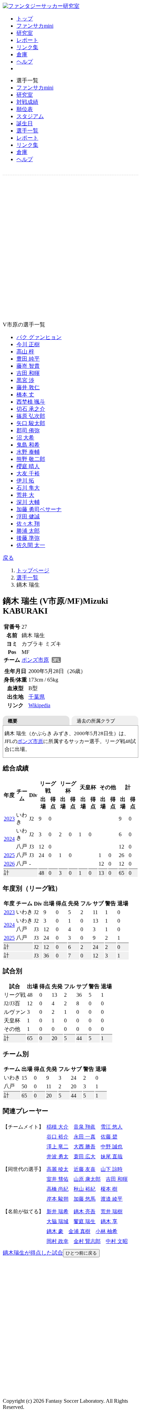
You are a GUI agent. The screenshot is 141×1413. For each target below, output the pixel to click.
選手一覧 (27, 131)
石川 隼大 (28, 488)
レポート (27, 40)
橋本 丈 (25, 394)
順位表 (24, 109)
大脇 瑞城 (57, 1221)
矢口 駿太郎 (30, 423)
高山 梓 (25, 351)
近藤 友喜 (84, 1169)
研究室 (24, 33)
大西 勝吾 (84, 1146)
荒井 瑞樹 (112, 1211)
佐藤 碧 (109, 1136)
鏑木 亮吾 (84, 1211)
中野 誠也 (112, 1146)
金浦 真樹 (79, 1231)
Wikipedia (39, 705)
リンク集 (27, 47)
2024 (9, 839)
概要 (12, 721)
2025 (9, 855)
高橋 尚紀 (57, 1189)
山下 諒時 (112, 1169)
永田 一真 (84, 1136)
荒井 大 (25, 495)
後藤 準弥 (28, 538)
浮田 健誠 (28, 516)
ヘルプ (24, 62)
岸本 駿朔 (57, 1199)
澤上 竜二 (57, 1146)
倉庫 (21, 54)
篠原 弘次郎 (30, 416)
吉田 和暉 (28, 373)
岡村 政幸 (57, 1241)
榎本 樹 (109, 1189)
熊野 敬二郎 (30, 459)
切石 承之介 (30, 409)
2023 (9, 819)
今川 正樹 (28, 344)
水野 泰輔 (28, 452)
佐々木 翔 (28, 524)
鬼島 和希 (28, 445)
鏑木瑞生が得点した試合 (33, 1253)
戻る (8, 558)
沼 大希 (25, 437)
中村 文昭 (117, 1241)
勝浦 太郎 (28, 531)
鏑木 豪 (55, 1231)
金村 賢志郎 (87, 1241)
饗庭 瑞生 (84, 1221)
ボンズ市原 (35, 660)
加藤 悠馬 (84, 1199)
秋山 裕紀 (84, 1189)
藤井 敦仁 (28, 387)
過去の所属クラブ (96, 721)
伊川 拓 (25, 481)
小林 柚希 (106, 1231)
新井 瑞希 (57, 1211)
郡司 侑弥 (28, 430)
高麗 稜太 (57, 1169)
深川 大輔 (28, 502)
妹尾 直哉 (112, 1156)
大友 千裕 (28, 473)
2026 (9, 864)
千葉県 (36, 697)
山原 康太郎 (87, 1179)
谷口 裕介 (57, 1136)
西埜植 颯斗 (30, 402)
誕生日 (24, 123)
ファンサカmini (34, 26)
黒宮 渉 (25, 380)
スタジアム (30, 116)
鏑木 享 (109, 1221)
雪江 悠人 (112, 1127)
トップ (24, 19)
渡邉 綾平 (112, 1199)
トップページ (32, 570)
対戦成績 (27, 102)
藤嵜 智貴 (28, 366)
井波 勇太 (57, 1156)
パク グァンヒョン (39, 337)
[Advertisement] (70, 248)
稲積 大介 (57, 1127)
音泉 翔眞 (84, 1127)
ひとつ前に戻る (81, 1253)
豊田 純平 (28, 359)
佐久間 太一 (30, 545)
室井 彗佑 (57, 1179)
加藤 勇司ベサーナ (39, 509)
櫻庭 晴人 (28, 466)
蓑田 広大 (84, 1156)
